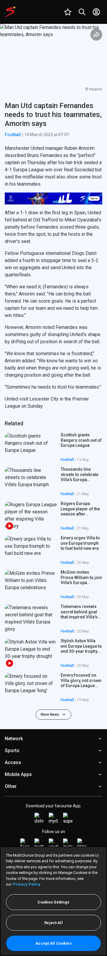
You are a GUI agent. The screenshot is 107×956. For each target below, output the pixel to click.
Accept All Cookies (53, 943)
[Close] (97, 856)
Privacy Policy (26, 884)
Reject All (53, 922)
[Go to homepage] (10, 12)
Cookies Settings (53, 902)
